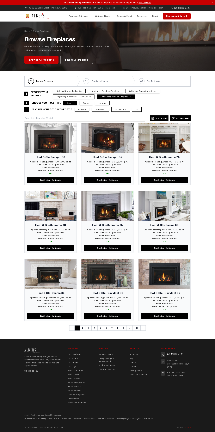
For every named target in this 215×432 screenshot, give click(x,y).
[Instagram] (29, 371)
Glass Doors (73, 398)
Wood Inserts (74, 374)
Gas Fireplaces (74, 354)
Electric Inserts (74, 386)
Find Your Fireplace (76, 59)
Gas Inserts (73, 358)
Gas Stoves (73, 362)
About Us (134, 354)
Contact (133, 366)
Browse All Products (41, 59)
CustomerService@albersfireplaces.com (144, 8)
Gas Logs (72, 366)
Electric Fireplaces (76, 382)
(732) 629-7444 (175, 353)
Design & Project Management (106, 360)
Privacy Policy (136, 370)
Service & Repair (125, 16)
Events (133, 362)
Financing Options (107, 369)
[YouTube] (33, 371)
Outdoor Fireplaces (77, 394)
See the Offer (145, 2)
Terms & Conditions (138, 374)
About (155, 16)
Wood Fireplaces (75, 370)
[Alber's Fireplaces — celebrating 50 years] (36, 16)
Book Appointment (176, 16)
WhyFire (187, 427)
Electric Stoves (74, 390)
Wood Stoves (74, 378)
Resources (142, 16)
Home (27, 31)
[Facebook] (25, 371)
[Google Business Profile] (37, 371)
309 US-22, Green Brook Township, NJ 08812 (47, 8)
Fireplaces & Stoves (78, 16)
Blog (132, 358)
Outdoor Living (102, 16)
